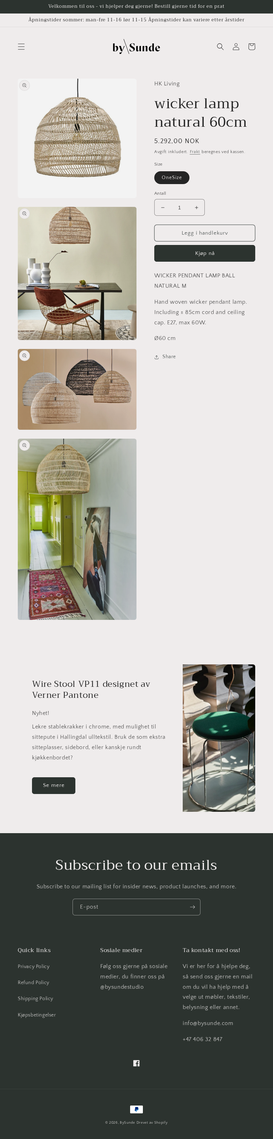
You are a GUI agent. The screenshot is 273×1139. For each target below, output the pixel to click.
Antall (160, 193)
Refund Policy (33, 983)
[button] (21, 46)
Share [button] (169, 357)
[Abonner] (192, 907)
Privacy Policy (33, 967)
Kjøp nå (205, 253)
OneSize (172, 178)
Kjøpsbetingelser (37, 1015)
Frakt (195, 152)
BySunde (127, 1123)
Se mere (54, 785)
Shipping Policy (35, 999)
